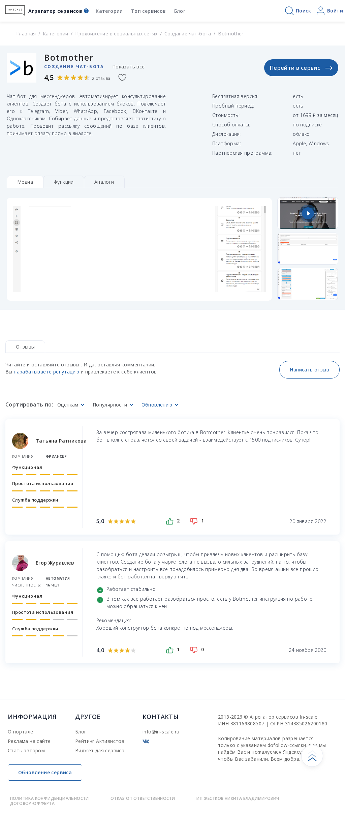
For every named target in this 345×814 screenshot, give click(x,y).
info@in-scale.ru (161, 731)
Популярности (110, 404)
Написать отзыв (309, 369)
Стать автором (26, 750)
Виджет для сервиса (99, 750)
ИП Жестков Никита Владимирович (237, 798)
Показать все (128, 66)
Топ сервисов (148, 11)
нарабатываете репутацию (46, 371)
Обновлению (157, 404)
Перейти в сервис (295, 67)
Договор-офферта (32, 803)
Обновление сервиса (45, 772)
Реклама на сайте (29, 741)
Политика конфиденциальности (49, 798)
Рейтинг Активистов (99, 741)
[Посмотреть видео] (307, 213)
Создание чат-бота (187, 33)
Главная (26, 33)
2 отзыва (101, 78)
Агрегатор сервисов (55, 11)
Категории (109, 11)
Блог (180, 11)
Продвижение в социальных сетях (116, 33)
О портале (20, 731)
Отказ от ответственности (143, 798)
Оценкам (68, 404)
